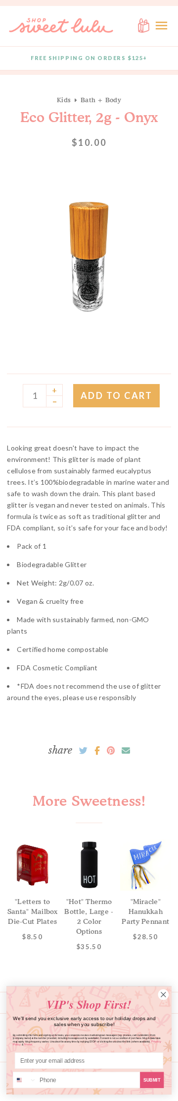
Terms (28, 1044)
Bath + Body (101, 100)
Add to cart (117, 395)
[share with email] (126, 750)
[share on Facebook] (97, 750)
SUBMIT (152, 1079)
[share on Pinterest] (111, 750)
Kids (64, 100)
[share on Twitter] (83, 750)
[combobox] (25, 1080)
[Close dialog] (163, 994)
